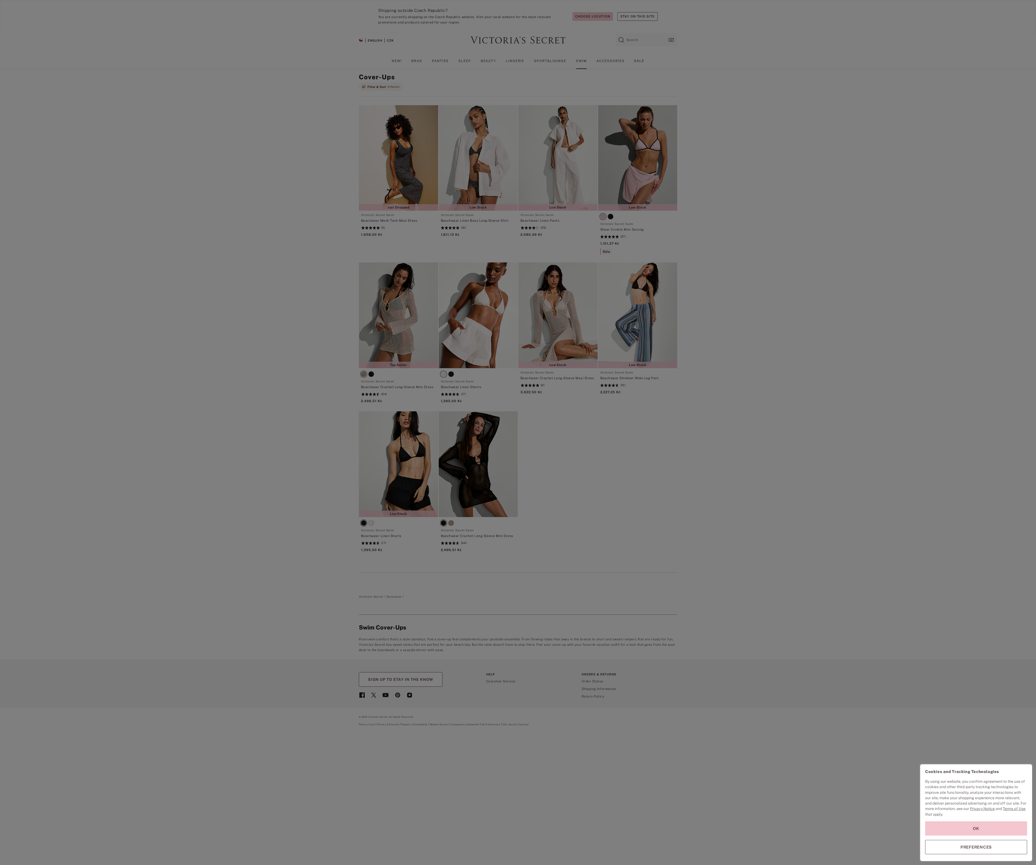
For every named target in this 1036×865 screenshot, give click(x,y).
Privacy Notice (982, 808)
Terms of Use (1014, 808)
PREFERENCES (976, 847)
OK (976, 828)
